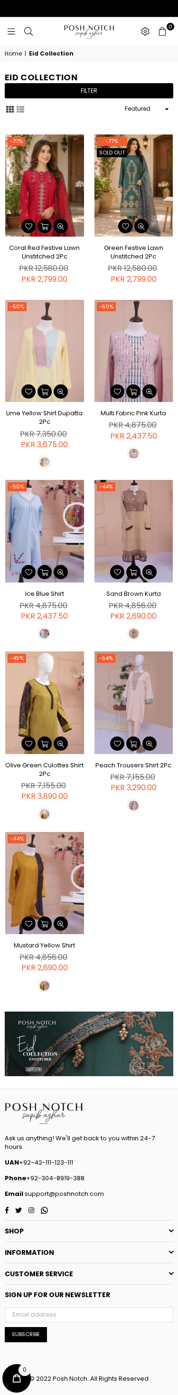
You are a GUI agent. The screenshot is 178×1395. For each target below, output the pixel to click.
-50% (17, 306)
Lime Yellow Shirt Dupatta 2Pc (44, 417)
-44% (106, 486)
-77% (16, 141)
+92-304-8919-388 (55, 1178)
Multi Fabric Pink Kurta (133, 413)
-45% (17, 658)
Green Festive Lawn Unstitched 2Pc (133, 252)
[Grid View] (10, 108)
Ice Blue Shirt (44, 593)
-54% (106, 658)
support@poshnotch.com (63, 1193)
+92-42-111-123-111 (46, 1162)
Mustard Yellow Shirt (44, 945)
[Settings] (145, 31)
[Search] (28, 31)
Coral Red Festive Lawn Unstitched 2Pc (44, 252)
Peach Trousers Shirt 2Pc (133, 765)
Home (13, 53)
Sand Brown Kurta (133, 593)
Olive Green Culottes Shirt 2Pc (44, 769)
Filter (89, 90)
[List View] (20, 108)
